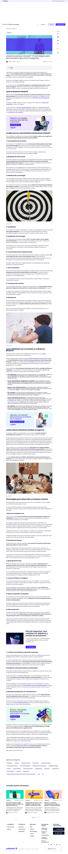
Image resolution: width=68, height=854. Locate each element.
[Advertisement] (34, 12)
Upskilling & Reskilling (53, 765)
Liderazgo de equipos (45, 763)
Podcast (9, 768)
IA (42, 774)
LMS (39, 774)
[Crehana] (7, 24)
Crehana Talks (55, 768)
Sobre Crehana (10, 827)
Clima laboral (36, 763)
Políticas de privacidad (44, 829)
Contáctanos (60, 24)
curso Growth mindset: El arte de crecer (36, 358)
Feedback (17, 763)
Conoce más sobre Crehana (58, 1)
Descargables (15, 24)
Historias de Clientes (27, 768)
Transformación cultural (12, 765)
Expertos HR (47, 768)
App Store (59, 833)
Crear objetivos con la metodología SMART (35, 685)
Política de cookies (44, 832)
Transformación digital (25, 765)
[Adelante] (39, 818)
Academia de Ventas (21, 745)
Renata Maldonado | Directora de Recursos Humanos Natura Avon (21, 774)
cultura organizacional (20, 702)
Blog (31, 827)
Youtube (32, 836)
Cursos (42, 24)
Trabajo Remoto (38, 768)
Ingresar (51, 24)
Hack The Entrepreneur (25, 107)
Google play (59, 829)
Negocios (14, 28)
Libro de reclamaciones (45, 841)
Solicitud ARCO (45, 835)
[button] (29, 68)
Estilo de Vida (26, 771)
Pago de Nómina (10, 771)
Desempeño (9, 763)
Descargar (32, 647)
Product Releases (17, 768)
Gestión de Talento (26, 763)
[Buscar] (38, 24)
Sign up (9, 829)
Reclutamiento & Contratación (39, 765)
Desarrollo (21, 827)
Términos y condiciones (45, 838)
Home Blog (8, 28)
